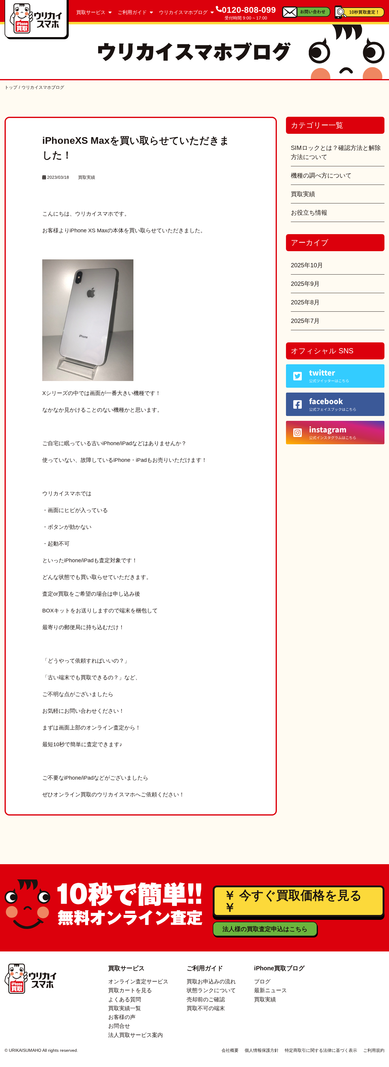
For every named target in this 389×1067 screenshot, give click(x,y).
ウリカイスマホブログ (183, 12)
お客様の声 (122, 1017)
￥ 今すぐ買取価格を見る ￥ (293, 901)
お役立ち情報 (309, 212)
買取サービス (90, 12)
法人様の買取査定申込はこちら (265, 929)
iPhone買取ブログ (279, 968)
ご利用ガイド (132, 12)
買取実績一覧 (124, 1008)
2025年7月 (305, 320)
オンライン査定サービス (138, 982)
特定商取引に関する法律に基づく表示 (321, 1050)
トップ (11, 87)
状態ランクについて (211, 990)
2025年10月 (307, 265)
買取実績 (86, 177)
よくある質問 (124, 999)
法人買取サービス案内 (135, 1035)
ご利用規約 (373, 1050)
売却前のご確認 (206, 999)
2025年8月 (305, 302)
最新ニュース (270, 990)
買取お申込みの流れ (211, 982)
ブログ (262, 982)
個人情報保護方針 (262, 1050)
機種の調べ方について (321, 175)
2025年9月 (305, 283)
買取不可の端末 (206, 1008)
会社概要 (230, 1050)
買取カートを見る (130, 990)
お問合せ (119, 1026)
